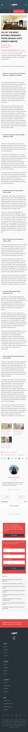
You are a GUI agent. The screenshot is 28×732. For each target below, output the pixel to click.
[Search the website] (26, 5)
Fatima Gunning (7, 46)
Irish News (6, 47)
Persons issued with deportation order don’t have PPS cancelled (13, 587)
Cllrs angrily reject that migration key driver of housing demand (13, 603)
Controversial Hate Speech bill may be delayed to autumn (18, 431)
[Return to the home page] (14, 633)
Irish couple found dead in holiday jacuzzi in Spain (12, 583)
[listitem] (14, 646)
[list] (14, 650)
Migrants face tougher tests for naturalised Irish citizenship (12, 580)
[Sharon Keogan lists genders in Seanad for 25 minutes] (6, 426)
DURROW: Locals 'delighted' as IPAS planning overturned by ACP (11, 599)
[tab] (6, 11)
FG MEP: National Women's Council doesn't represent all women (13, 595)
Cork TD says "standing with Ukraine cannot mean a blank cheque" (13, 607)
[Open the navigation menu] (2, 5)
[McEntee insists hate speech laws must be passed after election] (6, 439)
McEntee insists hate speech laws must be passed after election (6, 445)
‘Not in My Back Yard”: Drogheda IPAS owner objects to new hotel (13, 591)
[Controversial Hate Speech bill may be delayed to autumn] (18, 426)
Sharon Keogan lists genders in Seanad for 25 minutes (6, 431)
